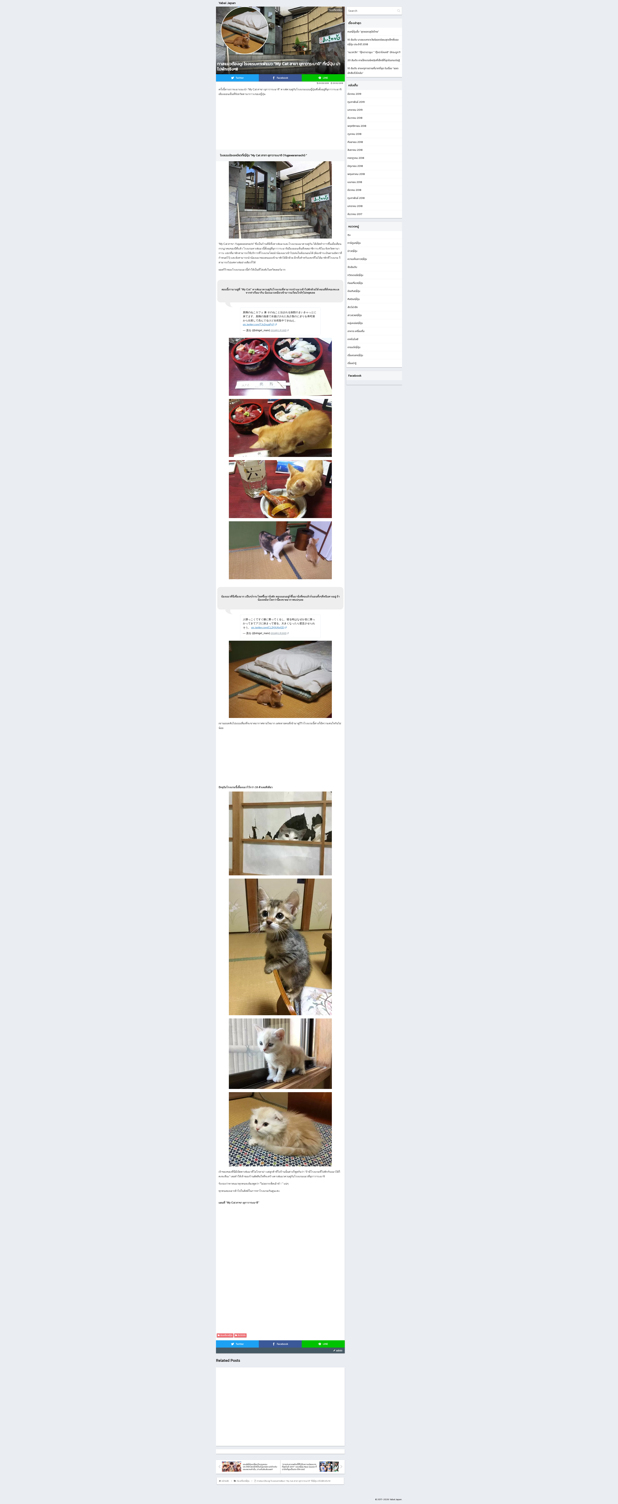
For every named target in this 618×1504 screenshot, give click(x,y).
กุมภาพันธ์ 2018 (356, 198)
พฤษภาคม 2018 (356, 174)
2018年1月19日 (278, 330)
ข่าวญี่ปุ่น (352, 251)
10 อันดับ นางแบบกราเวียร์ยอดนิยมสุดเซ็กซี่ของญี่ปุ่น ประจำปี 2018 (372, 42)
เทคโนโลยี (352, 339)
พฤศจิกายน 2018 (356, 126)
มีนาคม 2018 (354, 190)
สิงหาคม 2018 (355, 150)
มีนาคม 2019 (354, 94)
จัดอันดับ (352, 267)
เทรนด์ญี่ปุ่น (353, 347)
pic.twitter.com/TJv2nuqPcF (258, 324)
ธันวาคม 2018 (354, 118)
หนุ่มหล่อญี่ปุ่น (355, 323)
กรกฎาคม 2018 (355, 158)
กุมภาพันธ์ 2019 (356, 102)
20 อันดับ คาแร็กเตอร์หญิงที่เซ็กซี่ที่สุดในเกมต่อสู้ (373, 60)
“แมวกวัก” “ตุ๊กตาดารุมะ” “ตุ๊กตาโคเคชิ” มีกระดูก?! (373, 52)
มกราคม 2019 (354, 110)
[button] (399, 11)
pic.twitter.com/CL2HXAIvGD (267, 627)
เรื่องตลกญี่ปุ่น (355, 355)
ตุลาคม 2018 (354, 134)
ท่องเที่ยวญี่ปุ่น (226, 1335)
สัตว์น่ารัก (242, 1335)
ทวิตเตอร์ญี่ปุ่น (355, 275)
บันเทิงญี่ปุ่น (353, 291)
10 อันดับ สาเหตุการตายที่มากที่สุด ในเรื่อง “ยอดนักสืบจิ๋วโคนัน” (372, 70)
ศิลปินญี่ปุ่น (353, 299)
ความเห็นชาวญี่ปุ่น (357, 259)
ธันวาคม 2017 (354, 214)
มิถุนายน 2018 (355, 166)
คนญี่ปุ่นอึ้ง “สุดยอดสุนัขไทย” (363, 31)
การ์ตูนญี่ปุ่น (354, 243)
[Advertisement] (280, 121)
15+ (349, 235)
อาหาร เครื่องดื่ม (356, 331)
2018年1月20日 (278, 633)
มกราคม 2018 (355, 206)
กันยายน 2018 (355, 142)
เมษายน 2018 (354, 182)
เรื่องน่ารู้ (351, 363)
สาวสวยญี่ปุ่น (354, 315)
